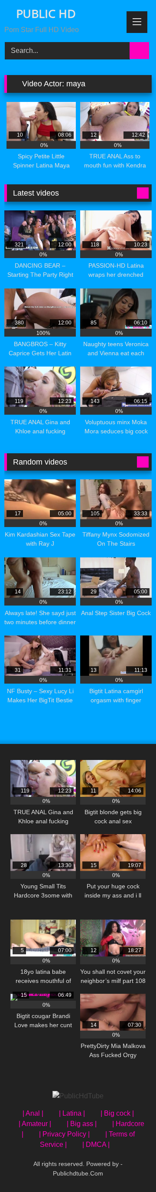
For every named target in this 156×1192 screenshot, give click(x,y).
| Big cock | (117, 1113)
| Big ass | (82, 1123)
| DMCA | (96, 1144)
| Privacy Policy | (64, 1134)
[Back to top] (130, 1166)
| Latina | (72, 1113)
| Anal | (33, 1113)
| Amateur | (35, 1123)
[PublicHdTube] (78, 1096)
